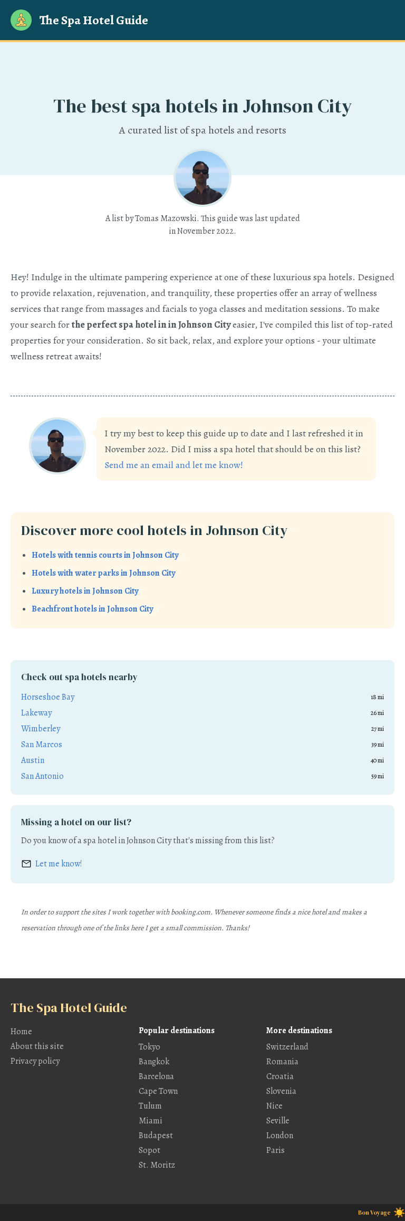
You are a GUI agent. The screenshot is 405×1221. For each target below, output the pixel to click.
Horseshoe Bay (47, 697)
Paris (275, 1150)
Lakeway (36, 713)
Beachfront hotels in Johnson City (92, 609)
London (279, 1135)
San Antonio (42, 776)
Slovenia (281, 1091)
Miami (150, 1121)
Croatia (280, 1076)
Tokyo (149, 1047)
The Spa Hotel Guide (94, 20)
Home (21, 1031)
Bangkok (154, 1061)
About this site (37, 1046)
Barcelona (156, 1076)
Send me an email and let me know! (173, 465)
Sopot (149, 1150)
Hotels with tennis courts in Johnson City (105, 555)
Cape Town (158, 1091)
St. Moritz (157, 1165)
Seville (278, 1121)
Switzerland (287, 1047)
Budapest (156, 1135)
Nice (274, 1106)
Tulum (150, 1106)
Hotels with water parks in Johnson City (103, 573)
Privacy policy (35, 1061)
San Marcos (41, 744)
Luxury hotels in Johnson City (85, 591)
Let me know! (58, 864)
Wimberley (40, 728)
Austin (32, 760)
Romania (282, 1061)
